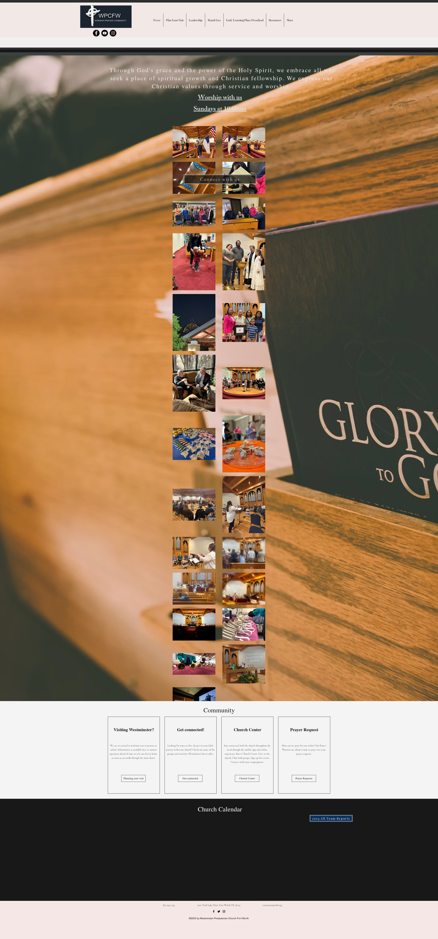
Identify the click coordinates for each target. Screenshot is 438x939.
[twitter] (219, 911)
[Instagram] (113, 33)
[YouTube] (104, 33)
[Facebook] (96, 33)
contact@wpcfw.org (272, 905)
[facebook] (213, 911)
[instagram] (224, 911)
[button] (275, 20)
